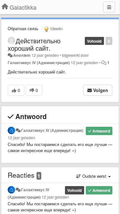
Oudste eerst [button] (94, 176)
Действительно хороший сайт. (34, 44)
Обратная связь (23, 28)
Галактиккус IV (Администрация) (39, 62)
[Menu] (109, 7)
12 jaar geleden (21, 138)
